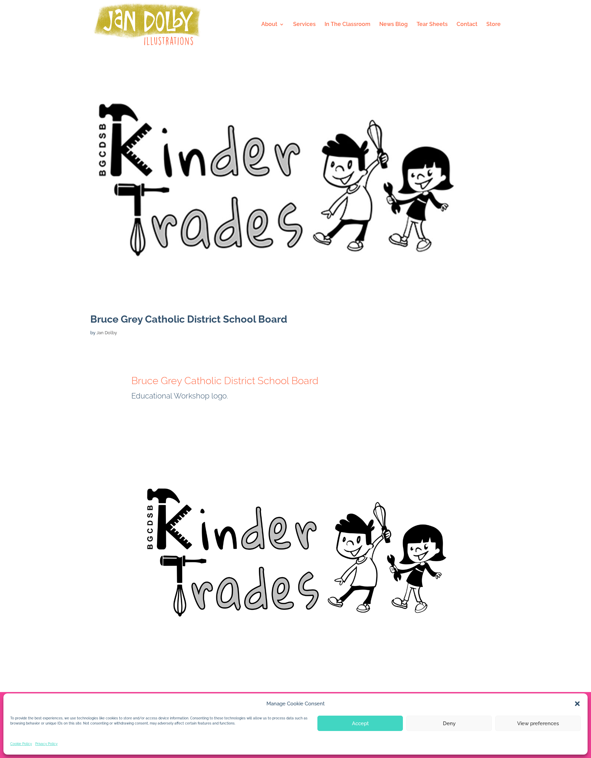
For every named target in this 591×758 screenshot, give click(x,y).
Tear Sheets (432, 24)
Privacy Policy (46, 744)
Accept (360, 723)
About (269, 24)
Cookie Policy (21, 744)
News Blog (393, 24)
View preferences (538, 723)
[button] (577, 703)
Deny (449, 723)
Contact (467, 24)
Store (493, 24)
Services (304, 24)
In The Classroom (347, 24)
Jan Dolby (106, 332)
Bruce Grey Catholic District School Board (188, 319)
